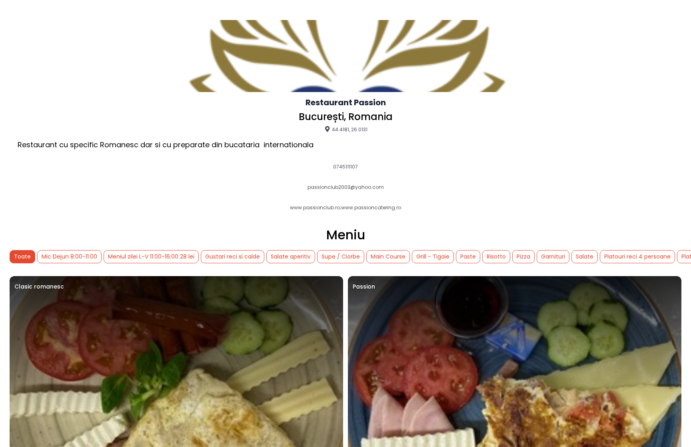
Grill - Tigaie (432, 257)
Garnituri (553, 257)
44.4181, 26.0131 (349, 129)
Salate (584, 257)
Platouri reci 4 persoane (637, 257)
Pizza (523, 257)
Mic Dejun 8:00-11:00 (69, 257)
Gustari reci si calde (232, 257)
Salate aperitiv (291, 257)
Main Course (388, 257)
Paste (468, 257)
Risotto (496, 257)
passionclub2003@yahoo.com (346, 187)
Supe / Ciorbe (341, 257)
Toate (22, 257)
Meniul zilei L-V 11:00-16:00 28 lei (151, 257)
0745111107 (345, 167)
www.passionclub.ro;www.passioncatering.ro (345, 207)
